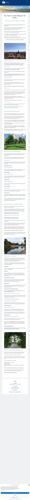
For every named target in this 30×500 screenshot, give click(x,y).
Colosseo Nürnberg (6, 179)
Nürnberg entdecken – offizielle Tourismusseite (10, 372)
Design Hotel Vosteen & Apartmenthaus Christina (11, 288)
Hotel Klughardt (6, 266)
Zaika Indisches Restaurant (8, 165)
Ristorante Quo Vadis (7, 186)
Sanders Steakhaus (6, 192)
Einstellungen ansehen (15, 497)
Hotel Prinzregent (6, 283)
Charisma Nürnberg (7, 172)
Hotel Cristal (6, 271)
